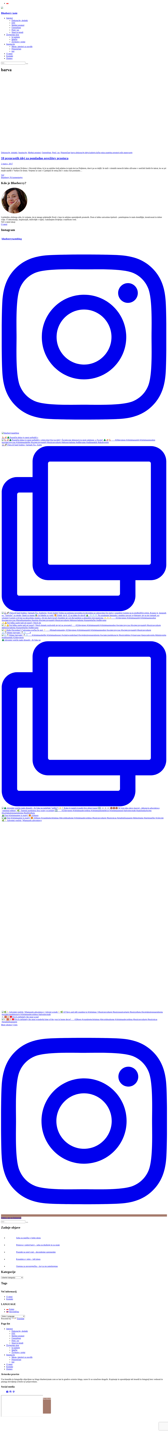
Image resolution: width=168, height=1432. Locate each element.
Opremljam (16, 27)
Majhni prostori (18, 25)
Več (2, 175)
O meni (9, 54)
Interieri (9, 18)
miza (103, 152)
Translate (20, 1319)
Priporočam (16, 49)
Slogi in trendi (17, 32)
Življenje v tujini (18, 42)
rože (121, 152)
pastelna (109, 152)
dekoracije (80, 152)
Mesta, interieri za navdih (22, 46)
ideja (87, 152)
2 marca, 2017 (7, 164)
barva (73, 152)
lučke (98, 152)
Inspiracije (10, 44)
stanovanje (128, 152)
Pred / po (15, 30)
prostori (116, 152)
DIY (13, 23)
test (13, 51)
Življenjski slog (12, 35)
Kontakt (9, 56)
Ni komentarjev (16, 177)
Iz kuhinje (16, 37)
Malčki (14, 39)
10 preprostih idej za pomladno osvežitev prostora (34, 158)
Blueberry (5, 177)
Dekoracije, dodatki (20, 20)
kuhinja (92, 152)
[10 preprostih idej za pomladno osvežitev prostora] (84, 148)
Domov (9, 58)
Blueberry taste (9, 13)
